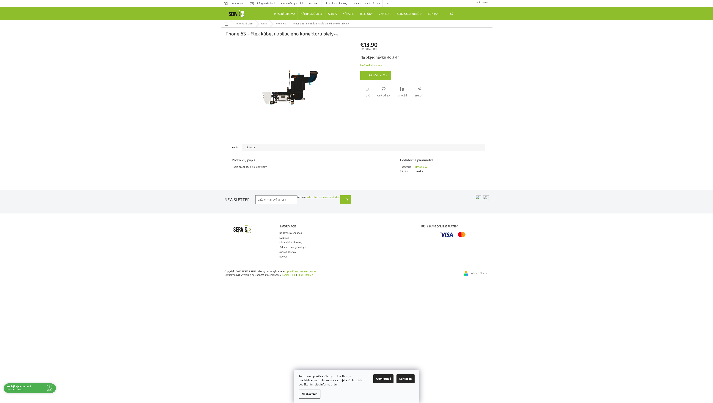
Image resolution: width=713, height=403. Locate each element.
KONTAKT (314, 3)
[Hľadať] (451, 13)
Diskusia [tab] (250, 147)
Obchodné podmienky (336, 3)
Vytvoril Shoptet (480, 273)
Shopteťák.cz (305, 275)
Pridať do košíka (378, 75)
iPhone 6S (421, 167)
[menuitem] (284, 13)
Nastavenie (309, 394)
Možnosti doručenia (371, 65)
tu (335, 384)
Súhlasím (405, 379)
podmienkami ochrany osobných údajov (323, 197)
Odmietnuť (383, 379)
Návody (283, 256)
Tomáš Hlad (288, 275)
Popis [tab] (235, 147)
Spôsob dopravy (287, 252)
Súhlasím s (318, 197)
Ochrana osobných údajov (366, 3)
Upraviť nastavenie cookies (301, 271)
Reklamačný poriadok (292, 3)
